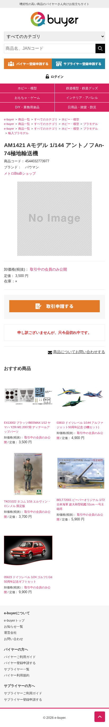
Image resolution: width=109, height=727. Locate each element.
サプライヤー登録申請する (23, 699)
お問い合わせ (13, 639)
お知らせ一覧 (13, 626)
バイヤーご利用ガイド (20, 656)
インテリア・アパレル (82, 98)
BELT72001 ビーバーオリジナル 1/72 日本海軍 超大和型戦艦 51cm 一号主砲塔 (81, 504)
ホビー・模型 (27, 88)
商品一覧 (24, 119)
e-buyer (9, 119)
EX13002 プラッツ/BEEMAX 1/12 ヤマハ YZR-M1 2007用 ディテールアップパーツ (27, 427)
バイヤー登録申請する (20, 663)
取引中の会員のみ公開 (48, 269)
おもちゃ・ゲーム (27, 98)
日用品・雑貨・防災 (82, 107)
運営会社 (10, 632)
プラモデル (90, 123)
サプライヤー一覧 (16, 669)
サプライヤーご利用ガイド (23, 693)
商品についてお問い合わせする (79, 352)
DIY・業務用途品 (27, 107)
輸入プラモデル (18, 133)
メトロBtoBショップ (20, 173)
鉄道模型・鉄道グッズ (82, 88)
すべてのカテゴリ (45, 119)
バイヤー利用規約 (16, 675)
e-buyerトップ (14, 620)
